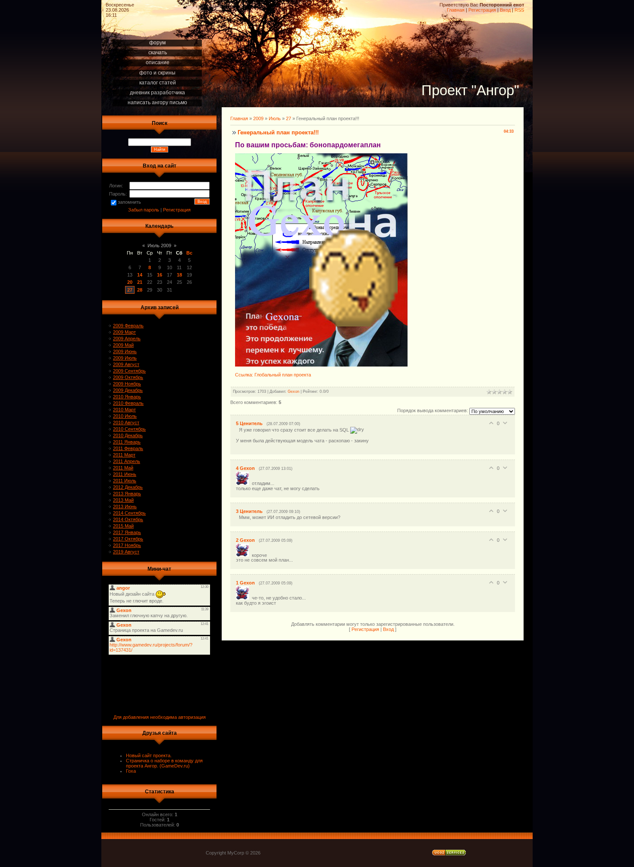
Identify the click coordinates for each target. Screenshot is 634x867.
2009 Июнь (125, 351)
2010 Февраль (128, 403)
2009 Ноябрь (127, 383)
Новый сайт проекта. (149, 755)
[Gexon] (244, 483)
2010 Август (126, 422)
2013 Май (123, 500)
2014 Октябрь (128, 519)
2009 (258, 118)
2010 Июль (125, 416)
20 (129, 282)
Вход (505, 9)
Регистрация (482, 9)
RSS (519, 9)
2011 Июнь (124, 474)
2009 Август (126, 364)
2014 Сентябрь (129, 513)
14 (139, 274)
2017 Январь (127, 532)
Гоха (131, 771)
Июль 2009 (159, 245)
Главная (456, 9)
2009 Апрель (127, 338)
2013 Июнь (125, 506)
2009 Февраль (128, 325)
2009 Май (123, 345)
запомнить (129, 202)
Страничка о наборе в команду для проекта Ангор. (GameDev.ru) (164, 763)
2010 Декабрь (128, 435)
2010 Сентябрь (129, 429)
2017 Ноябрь (127, 545)
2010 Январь (127, 396)
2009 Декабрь (128, 390)
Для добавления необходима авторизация (159, 717)
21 (139, 282)
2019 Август (126, 551)
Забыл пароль (143, 209)
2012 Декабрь (128, 487)
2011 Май (123, 467)
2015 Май (123, 525)
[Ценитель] (237, 429)
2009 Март (124, 332)
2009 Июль (125, 357)
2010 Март (124, 409)
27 (129, 289)
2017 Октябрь (128, 538)
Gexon (293, 391)
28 (139, 289)
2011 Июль (124, 480)
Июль (275, 118)
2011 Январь (127, 441)
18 (179, 274)
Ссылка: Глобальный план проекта (273, 374)
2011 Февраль (128, 448)
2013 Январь (127, 493)
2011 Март (124, 454)
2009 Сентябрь (129, 370)
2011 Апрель (126, 461)
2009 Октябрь (128, 377)
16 (159, 274)
